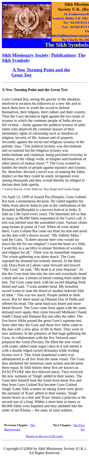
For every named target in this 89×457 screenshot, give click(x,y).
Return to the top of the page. (44, 436)
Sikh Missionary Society (25, 55)
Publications (63, 55)
